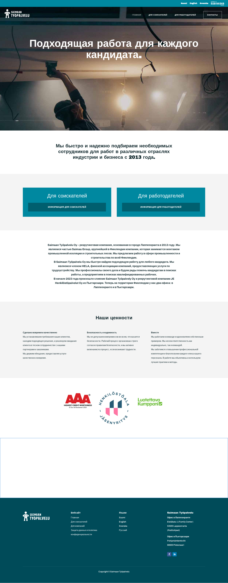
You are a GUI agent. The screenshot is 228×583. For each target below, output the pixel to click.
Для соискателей (79, 522)
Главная (75, 517)
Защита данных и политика (84, 530)
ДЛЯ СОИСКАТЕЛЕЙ (158, 15)
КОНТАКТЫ (212, 15)
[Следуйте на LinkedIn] (174, 554)
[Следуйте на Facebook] (169, 554)
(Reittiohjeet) (173, 530)
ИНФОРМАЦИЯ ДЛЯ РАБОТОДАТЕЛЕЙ (160, 207)
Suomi (184, 3)
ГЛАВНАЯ (136, 15)
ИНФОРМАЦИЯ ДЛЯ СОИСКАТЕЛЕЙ (67, 207)
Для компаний (78, 526)
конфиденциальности (81, 534)
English (193, 3)
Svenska (204, 3)
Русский (123, 530)
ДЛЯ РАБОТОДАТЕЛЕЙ (185, 15)
